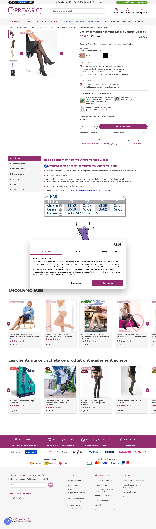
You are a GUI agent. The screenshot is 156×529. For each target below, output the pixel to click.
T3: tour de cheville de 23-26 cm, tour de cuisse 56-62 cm (104, 72)
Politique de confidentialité (37, 479)
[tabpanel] (96, 217)
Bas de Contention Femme (27, 27)
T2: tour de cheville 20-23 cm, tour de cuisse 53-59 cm (103, 69)
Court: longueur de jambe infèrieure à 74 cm (100, 84)
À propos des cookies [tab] (110, 251)
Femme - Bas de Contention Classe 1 (54, 27)
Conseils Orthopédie (75, 509)
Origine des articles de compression (76, 494)
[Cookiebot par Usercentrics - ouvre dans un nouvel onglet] (114, 244)
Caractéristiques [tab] (17, 163)
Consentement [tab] (46, 251)
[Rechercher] (102, 11)
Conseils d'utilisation (75, 505)
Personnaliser (76, 283)
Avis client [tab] (15, 179)
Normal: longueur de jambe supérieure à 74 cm (101, 87)
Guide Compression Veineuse (78, 502)
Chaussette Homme (73, 21)
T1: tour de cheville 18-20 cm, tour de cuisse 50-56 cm (103, 66)
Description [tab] (15, 158)
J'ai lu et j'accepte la (29, 479)
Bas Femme (41, 21)
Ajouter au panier (123, 127)
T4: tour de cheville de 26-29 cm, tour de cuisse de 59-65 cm (106, 75)
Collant (55, 21)
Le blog (70, 489)
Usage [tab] (13, 185)
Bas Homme (93, 21)
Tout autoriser (108, 283)
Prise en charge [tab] (17, 174)
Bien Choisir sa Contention (77, 498)
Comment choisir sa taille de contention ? (106, 490)
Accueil (11, 27)
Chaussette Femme (21, 21)
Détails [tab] (78, 251)
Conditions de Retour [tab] (19, 190)
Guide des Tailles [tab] (17, 169)
